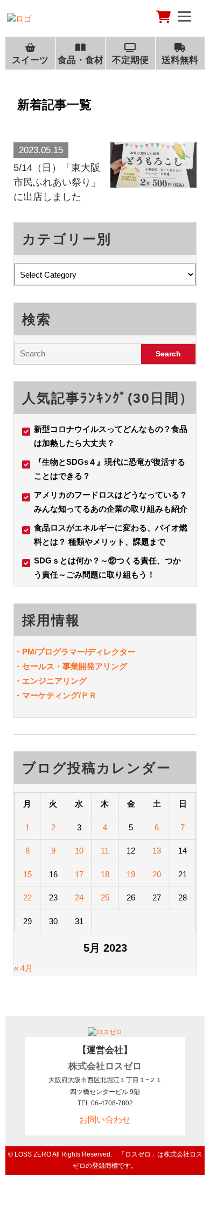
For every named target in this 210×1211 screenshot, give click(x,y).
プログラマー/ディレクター (86, 651)
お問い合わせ (105, 1119)
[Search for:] (78, 354)
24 (79, 897)
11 (105, 850)
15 (27, 874)
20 (156, 874)
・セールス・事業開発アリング (70, 666)
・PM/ (25, 651)
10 (79, 850)
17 (79, 874)
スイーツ (30, 60)
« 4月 (23, 968)
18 (105, 874)
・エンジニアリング (50, 680)
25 (105, 897)
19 (131, 874)
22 (27, 897)
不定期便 (130, 60)
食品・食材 (80, 60)
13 (156, 850)
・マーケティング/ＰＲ (55, 695)
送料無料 (180, 60)
